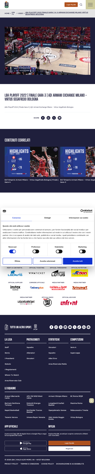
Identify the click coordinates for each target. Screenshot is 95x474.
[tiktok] (79, 327)
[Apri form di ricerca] (81, 4)
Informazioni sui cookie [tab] (78, 218)
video (20, 13)
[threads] (61, 327)
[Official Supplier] (15, 288)
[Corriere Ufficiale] (36, 288)
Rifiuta (17, 261)
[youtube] (70, 327)
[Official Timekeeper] (58, 273)
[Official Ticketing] (36, 273)
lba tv (13, 13)
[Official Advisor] (69, 303)
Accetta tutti (78, 261)
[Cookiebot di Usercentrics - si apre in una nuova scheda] (82, 211)
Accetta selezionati (47, 261)
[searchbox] (47, 3)
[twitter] (54, 118)
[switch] (36, 251)
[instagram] (56, 327)
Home (7, 13)
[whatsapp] (48, 118)
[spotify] (88, 327)
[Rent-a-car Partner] (15, 273)
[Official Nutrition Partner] (79, 273)
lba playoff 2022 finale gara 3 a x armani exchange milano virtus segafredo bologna (56, 13)
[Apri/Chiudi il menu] (90, 4)
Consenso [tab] (16, 218)
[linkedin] (59, 118)
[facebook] (43, 118)
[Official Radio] (47, 303)
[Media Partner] (58, 288)
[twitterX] (74, 327)
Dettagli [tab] (47, 218)
